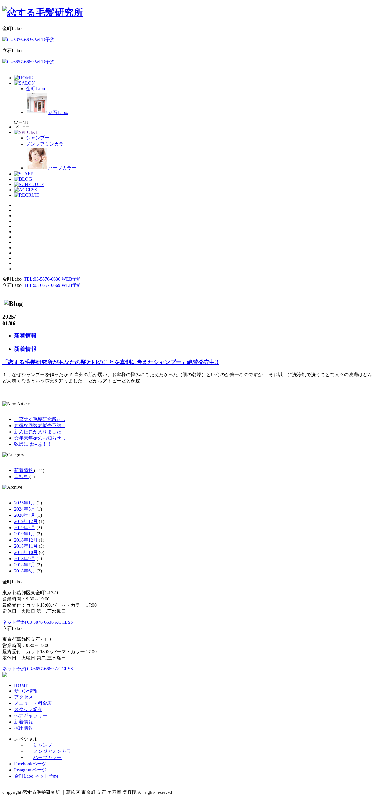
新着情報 (25, 336)
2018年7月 (24, 564)
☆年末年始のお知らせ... (39, 437)
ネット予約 (14, 622)
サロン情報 (26, 690)
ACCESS (64, 622)
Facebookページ (30, 763)
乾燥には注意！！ (33, 444)
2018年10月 (26, 552)
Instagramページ (30, 769)
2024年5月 (24, 508)
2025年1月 (24, 502)
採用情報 (23, 727)
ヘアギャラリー (30, 715)
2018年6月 (24, 570)
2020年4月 (24, 515)
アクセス (23, 697)
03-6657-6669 (20, 61)
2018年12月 (26, 539)
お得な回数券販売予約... (39, 425)
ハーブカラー (47, 757)
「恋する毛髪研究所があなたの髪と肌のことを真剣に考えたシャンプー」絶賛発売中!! (110, 362)
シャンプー (45, 745)
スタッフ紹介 (28, 709)
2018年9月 (24, 558)
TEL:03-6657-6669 (42, 285)
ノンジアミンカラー (54, 751)
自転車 (21, 476)
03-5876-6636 (20, 39)
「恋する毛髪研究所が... (39, 419)
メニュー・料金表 (33, 703)
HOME (21, 685)
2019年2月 (24, 527)
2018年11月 (26, 546)
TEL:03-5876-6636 (42, 279)
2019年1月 (24, 533)
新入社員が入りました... (39, 431)
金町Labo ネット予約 (36, 776)
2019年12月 (26, 521)
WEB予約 (45, 39)
